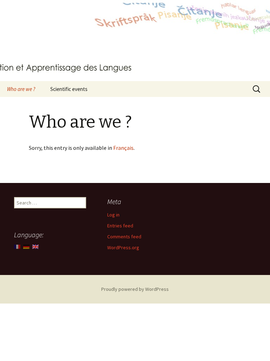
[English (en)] (35, 246)
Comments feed (124, 236)
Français (123, 147)
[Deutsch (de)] (26, 246)
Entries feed (120, 225)
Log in (113, 215)
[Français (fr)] (17, 246)
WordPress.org (123, 247)
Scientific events (69, 89)
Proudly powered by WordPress (135, 289)
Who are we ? (21, 89)
